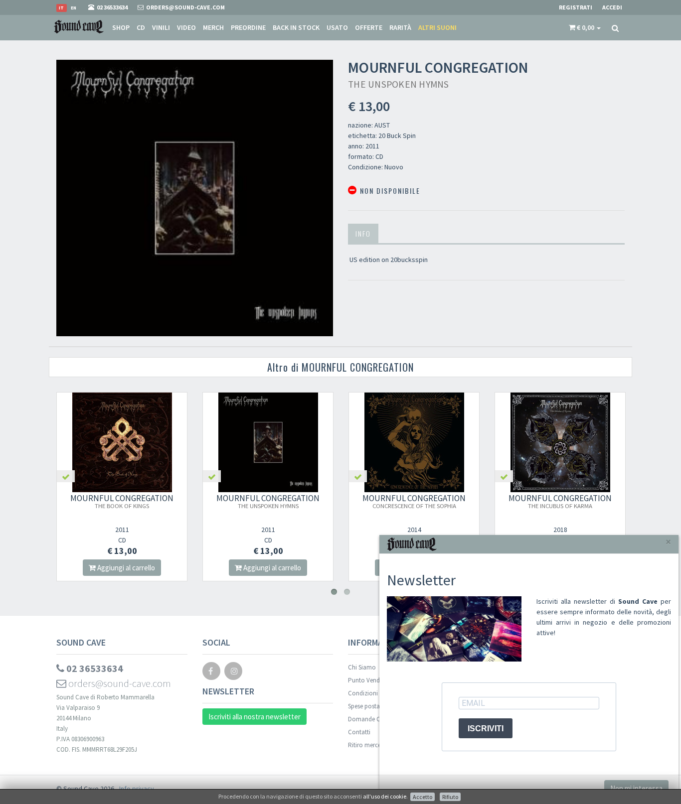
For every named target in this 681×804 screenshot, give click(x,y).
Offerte (368, 27)
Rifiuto (450, 797)
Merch (213, 27)
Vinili (161, 27)
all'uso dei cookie (384, 796)
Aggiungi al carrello (125, 567)
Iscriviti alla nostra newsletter (254, 716)
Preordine (248, 27)
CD (141, 27)
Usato (337, 27)
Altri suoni (437, 27)
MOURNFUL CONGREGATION (121, 501)
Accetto (422, 797)
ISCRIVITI (486, 728)
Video (186, 27)
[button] (585, 27)
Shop (121, 27)
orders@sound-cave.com (118, 683)
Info (363, 233)
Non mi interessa (636, 788)
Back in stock (296, 27)
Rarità (400, 27)
